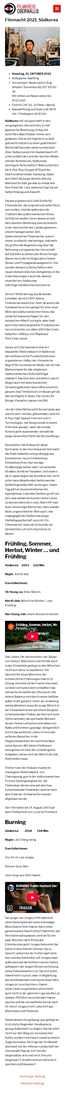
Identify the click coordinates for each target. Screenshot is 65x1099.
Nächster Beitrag (32, 1083)
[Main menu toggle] (57, 8)
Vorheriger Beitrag (32, 1076)
